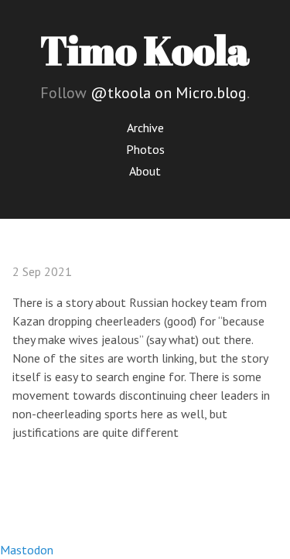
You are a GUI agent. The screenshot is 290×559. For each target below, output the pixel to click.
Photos (145, 149)
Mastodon (26, 549)
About (145, 171)
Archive (145, 127)
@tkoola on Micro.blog (168, 93)
